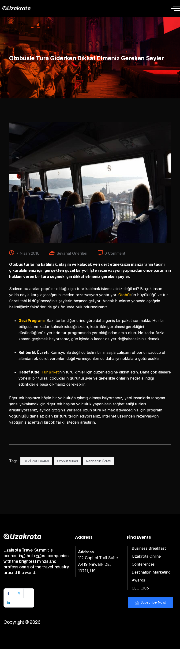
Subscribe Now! (153, 602)
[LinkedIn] (8, 602)
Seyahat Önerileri (71, 253)
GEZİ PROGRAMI (36, 461)
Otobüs (124, 294)
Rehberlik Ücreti (98, 461)
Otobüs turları (67, 461)
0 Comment (115, 253)
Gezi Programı (32, 320)
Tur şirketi (50, 372)
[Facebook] (8, 593)
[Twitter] (19, 593)
